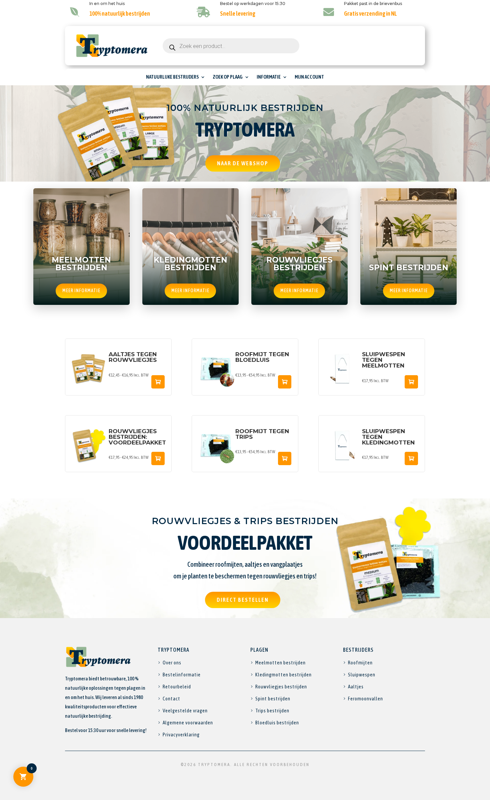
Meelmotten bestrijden (280, 662)
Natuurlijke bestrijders (172, 77)
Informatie (269, 77)
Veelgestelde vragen (185, 710)
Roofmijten (360, 662)
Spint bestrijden (272, 698)
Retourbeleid (177, 686)
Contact (171, 698)
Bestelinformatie (182, 674)
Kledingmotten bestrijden (283, 674)
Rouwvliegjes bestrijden (281, 686)
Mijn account (309, 77)
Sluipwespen (361, 674)
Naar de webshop (242, 163)
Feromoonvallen (365, 698)
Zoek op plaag (228, 77)
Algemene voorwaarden (188, 722)
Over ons (172, 662)
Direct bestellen (243, 599)
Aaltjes (356, 686)
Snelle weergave (158, 382)
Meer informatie (81, 290)
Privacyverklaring (181, 734)
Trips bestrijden (272, 710)
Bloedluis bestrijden (277, 722)
